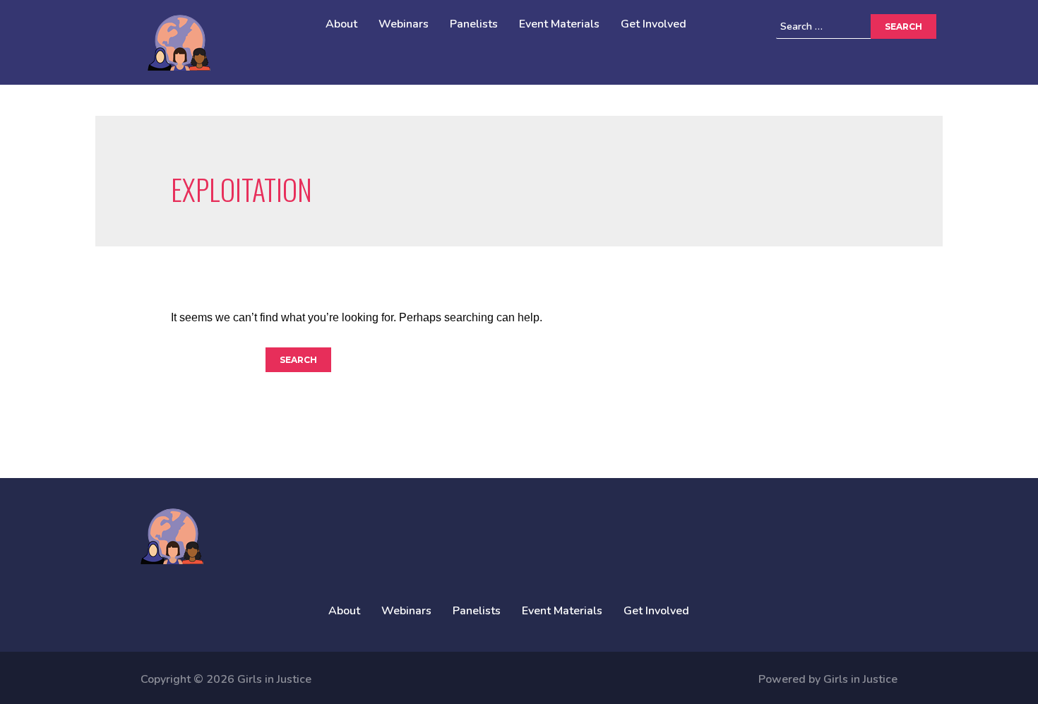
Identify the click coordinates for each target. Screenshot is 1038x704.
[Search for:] (844, 26)
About (341, 24)
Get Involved (653, 24)
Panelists (474, 24)
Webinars (403, 24)
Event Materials (559, 24)
